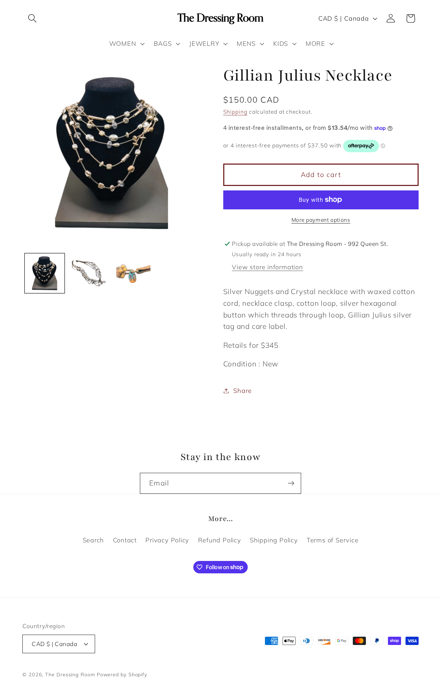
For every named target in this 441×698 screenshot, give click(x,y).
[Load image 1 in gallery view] (45, 273)
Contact (125, 540)
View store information (267, 267)
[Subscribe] (291, 483)
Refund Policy (219, 540)
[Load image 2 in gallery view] (89, 273)
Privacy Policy (167, 540)
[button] (32, 18)
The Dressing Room (70, 674)
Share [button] (242, 391)
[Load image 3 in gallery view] (133, 273)
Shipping (235, 111)
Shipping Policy (274, 540)
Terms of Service (332, 540)
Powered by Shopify (122, 674)
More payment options (320, 219)
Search (93, 540)
